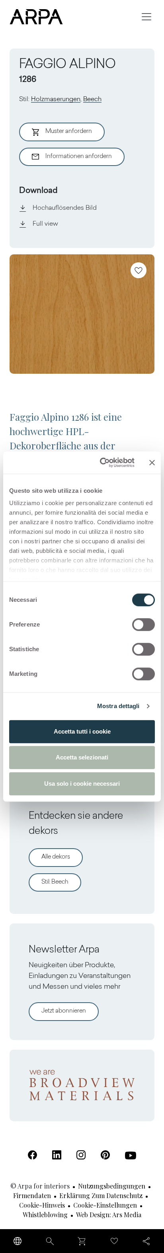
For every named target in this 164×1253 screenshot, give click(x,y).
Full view (45, 224)
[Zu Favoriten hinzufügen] (138, 270)
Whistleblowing (45, 1214)
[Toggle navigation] (146, 17)
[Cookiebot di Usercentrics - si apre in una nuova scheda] (101, 462)
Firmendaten (32, 1195)
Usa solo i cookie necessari (82, 783)
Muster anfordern (68, 132)
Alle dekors (55, 857)
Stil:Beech (54, 882)
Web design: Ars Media (108, 1214)
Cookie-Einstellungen (105, 1205)
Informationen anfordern (78, 157)
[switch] (143, 624)
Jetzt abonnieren (63, 1011)
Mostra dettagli (118, 706)
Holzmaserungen (55, 99)
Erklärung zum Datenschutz (101, 1195)
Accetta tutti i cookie (82, 731)
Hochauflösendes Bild (65, 208)
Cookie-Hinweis (42, 1205)
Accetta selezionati (82, 757)
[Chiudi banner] (152, 462)
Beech (92, 99)
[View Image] (82, 314)
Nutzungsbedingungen (111, 1186)
